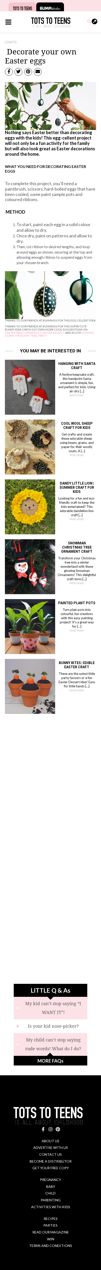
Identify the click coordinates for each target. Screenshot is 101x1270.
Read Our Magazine (50, 1232)
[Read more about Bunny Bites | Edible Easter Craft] (30, 685)
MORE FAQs (50, 1061)
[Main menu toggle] (8, 22)
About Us (50, 1141)
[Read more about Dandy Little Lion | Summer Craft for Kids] (30, 506)
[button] (89, 22)
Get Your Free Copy (50, 1168)
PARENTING (51, 1200)
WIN (50, 1239)
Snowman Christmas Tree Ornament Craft (76, 547)
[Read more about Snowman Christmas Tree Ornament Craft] (30, 566)
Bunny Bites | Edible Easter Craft (77, 665)
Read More (77, 395)
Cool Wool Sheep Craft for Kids (77, 426)
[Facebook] (43, 1129)
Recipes (51, 1219)
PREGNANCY (50, 1180)
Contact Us (50, 1154)
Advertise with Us (50, 1147)
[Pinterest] (58, 1129)
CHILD (50, 1193)
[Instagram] (50, 1129)
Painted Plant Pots (76, 603)
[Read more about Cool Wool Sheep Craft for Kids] (30, 446)
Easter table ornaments (23, 332)
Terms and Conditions (50, 1246)
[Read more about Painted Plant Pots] (30, 626)
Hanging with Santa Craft (76, 366)
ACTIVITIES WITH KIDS (50, 1207)
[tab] (50, 1008)
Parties (50, 1225)
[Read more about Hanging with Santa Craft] (30, 386)
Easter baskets (53, 332)
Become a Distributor (51, 1161)
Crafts (10, 42)
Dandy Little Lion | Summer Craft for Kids (77, 487)
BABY (50, 1186)
